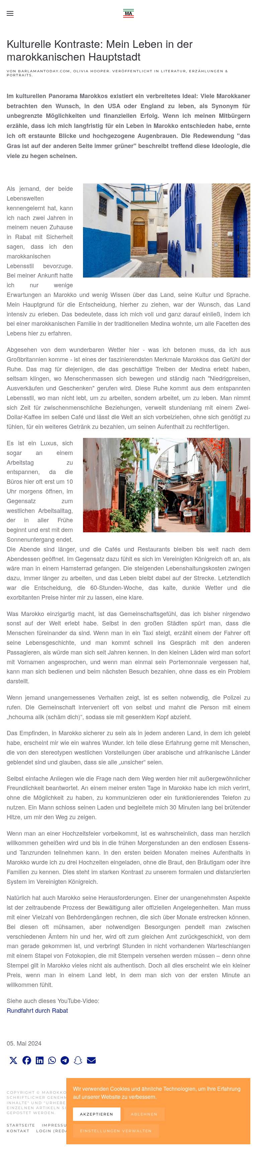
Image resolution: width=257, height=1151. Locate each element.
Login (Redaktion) (61, 1131)
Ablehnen (144, 1114)
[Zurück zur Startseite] (128, 13)
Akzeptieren (96, 1114)
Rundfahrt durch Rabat (37, 1010)
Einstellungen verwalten (116, 1131)
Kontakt (18, 1131)
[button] (10, 13)
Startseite (21, 1125)
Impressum (57, 1125)
